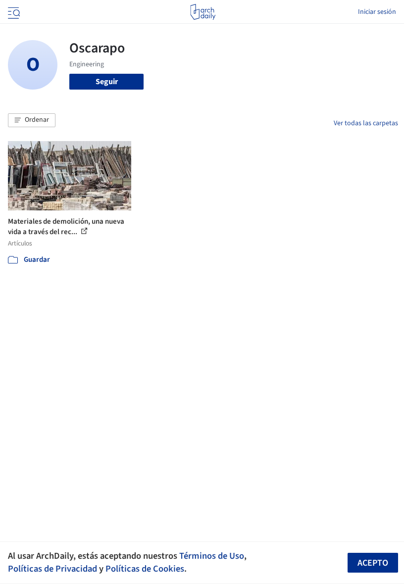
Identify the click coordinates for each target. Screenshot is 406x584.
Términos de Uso (211, 555)
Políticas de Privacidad (52, 568)
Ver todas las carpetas (366, 123)
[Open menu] (13, 12)
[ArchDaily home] (202, 12)
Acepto (372, 563)
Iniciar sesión (377, 11)
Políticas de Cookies (144, 568)
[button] (31, 120)
